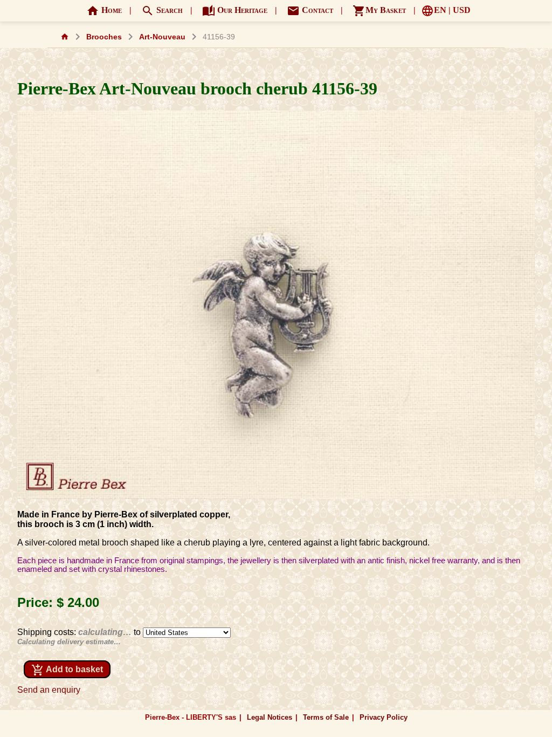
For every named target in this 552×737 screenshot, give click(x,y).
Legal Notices (269, 717)
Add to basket (67, 670)
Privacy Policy (384, 717)
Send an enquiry (48, 689)
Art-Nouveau (162, 37)
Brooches (104, 37)
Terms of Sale (326, 717)
